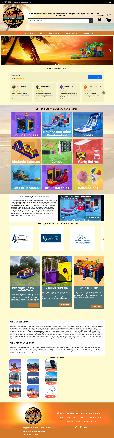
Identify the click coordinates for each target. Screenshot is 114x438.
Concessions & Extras (71, 33)
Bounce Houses (29, 33)
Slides (41, 33)
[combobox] (58, 20)
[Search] (91, 20)
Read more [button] (15, 99)
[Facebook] (76, 427)
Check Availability (99, 15)
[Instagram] (107, 2)
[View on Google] (14, 87)
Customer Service (88, 33)
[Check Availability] (99, 20)
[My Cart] (109, 20)
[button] (4, 51)
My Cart (108, 15)
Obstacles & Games (54, 33)
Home (20, 33)
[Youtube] (110, 2)
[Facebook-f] (104, 2)
